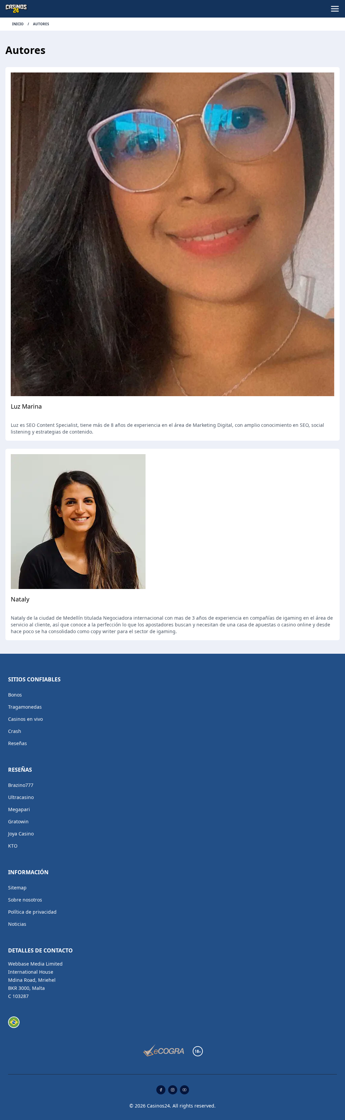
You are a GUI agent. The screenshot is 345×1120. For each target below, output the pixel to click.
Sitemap (17, 887)
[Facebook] (161, 1090)
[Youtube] (184, 1090)
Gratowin (18, 821)
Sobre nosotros (25, 899)
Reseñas (17, 743)
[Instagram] (173, 1090)
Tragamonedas (25, 707)
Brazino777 (20, 785)
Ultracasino (21, 797)
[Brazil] (14, 1022)
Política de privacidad (32, 912)
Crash (14, 731)
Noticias (17, 924)
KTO (13, 846)
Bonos (15, 694)
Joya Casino (21, 833)
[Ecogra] (164, 1051)
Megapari (19, 809)
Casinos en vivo (25, 719)
